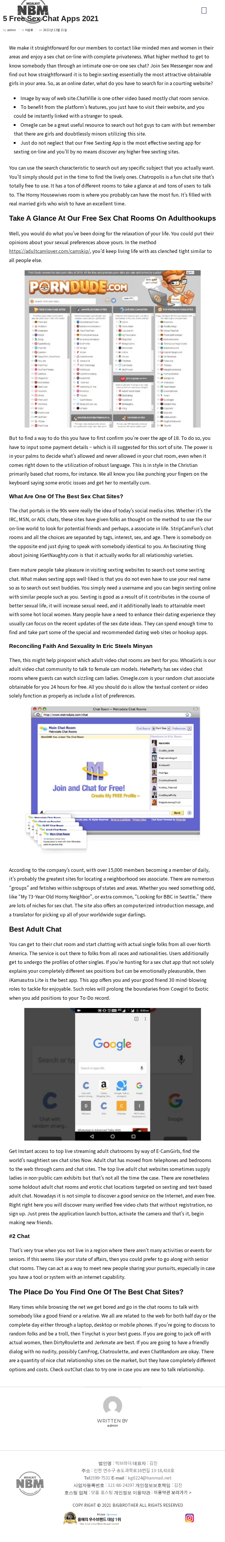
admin (11, 30)
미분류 (29, 30)
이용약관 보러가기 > (132, 1498)
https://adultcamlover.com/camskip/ (49, 250)
